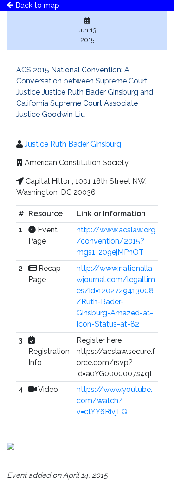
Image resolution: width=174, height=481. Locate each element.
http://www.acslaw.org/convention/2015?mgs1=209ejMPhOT (116, 241)
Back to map (36, 5)
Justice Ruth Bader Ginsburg (73, 144)
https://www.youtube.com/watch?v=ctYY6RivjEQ (114, 400)
